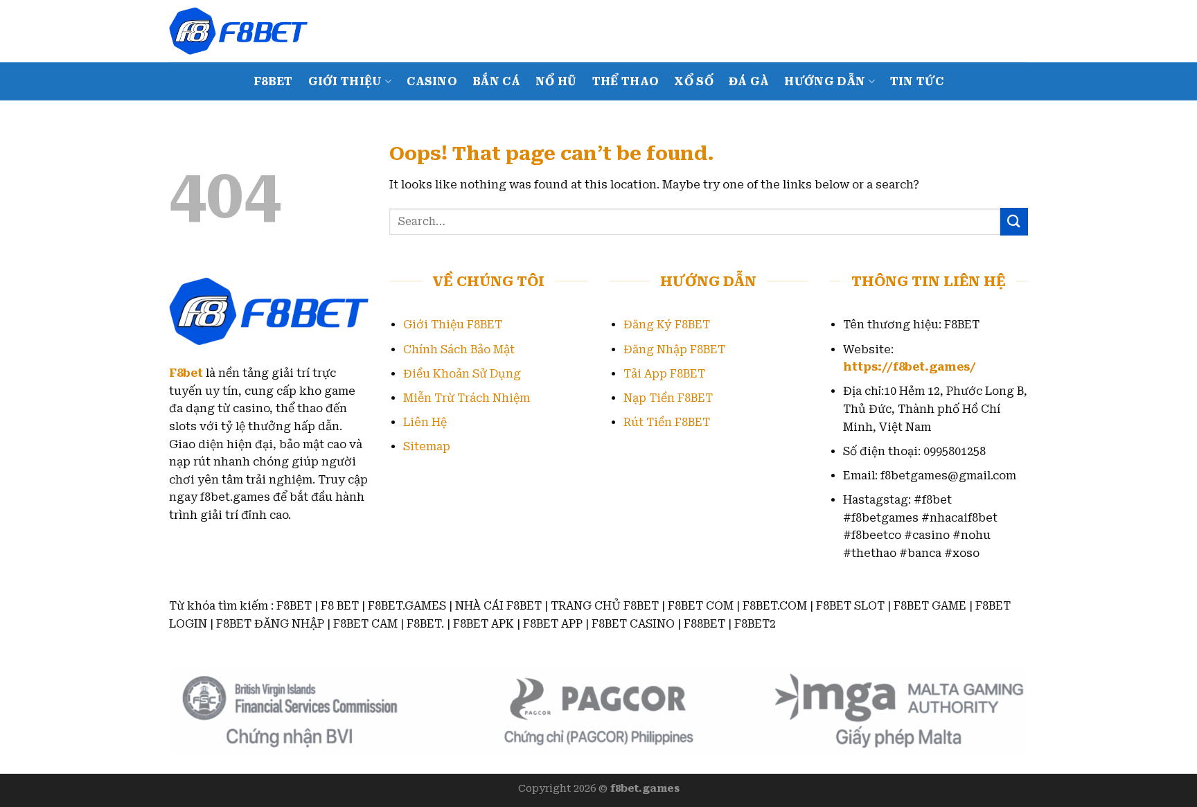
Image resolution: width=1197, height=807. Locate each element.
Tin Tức (916, 81)
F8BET (273, 81)
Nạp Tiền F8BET (668, 398)
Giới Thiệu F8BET (452, 324)
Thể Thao (625, 81)
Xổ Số (693, 81)
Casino (432, 81)
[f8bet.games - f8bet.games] (238, 31)
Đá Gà (749, 81)
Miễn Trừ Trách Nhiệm (466, 398)
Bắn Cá (496, 81)
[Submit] (1014, 221)
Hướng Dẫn (824, 81)
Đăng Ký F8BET (666, 324)
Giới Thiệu (345, 81)
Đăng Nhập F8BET (674, 349)
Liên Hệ (425, 422)
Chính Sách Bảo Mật (459, 349)
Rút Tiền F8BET (666, 422)
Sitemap (426, 446)
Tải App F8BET (664, 373)
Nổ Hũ (556, 81)
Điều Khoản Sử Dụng (462, 373)
